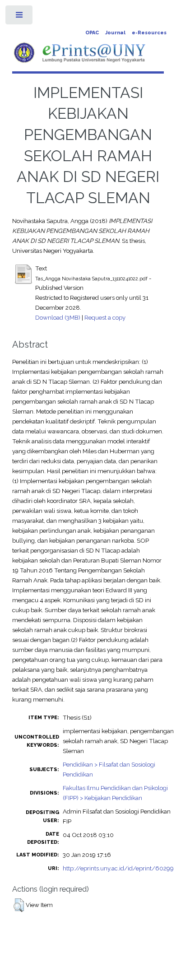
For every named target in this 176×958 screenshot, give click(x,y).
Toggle (19, 17)
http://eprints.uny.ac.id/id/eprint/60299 (118, 868)
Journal (115, 33)
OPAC (92, 33)
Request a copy (104, 317)
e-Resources (149, 33)
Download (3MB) (57, 317)
